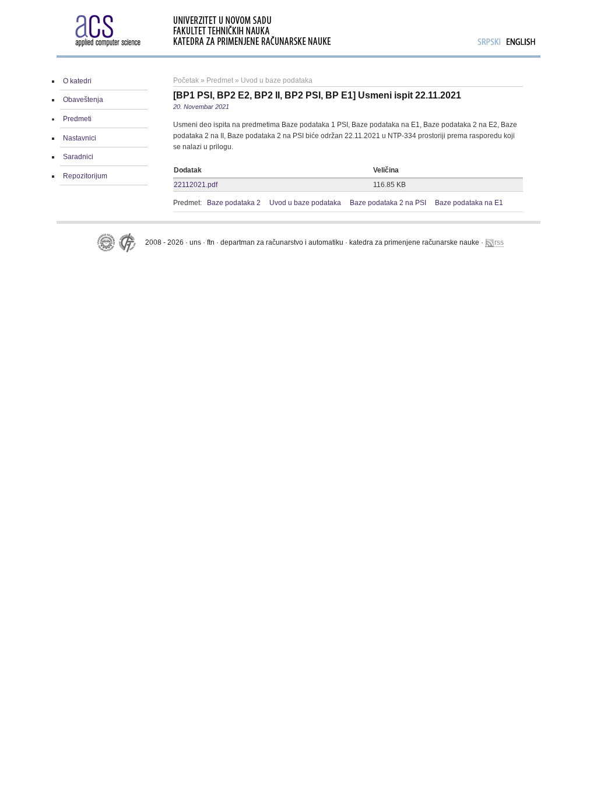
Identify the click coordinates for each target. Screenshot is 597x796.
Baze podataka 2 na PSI (388, 203)
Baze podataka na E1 (469, 203)
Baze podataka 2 (234, 203)
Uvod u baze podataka (276, 80)
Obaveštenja (83, 100)
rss (499, 242)
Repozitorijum (85, 176)
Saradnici (78, 157)
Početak (186, 80)
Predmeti (77, 119)
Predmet (219, 80)
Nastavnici (79, 138)
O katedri (77, 81)
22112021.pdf (195, 185)
